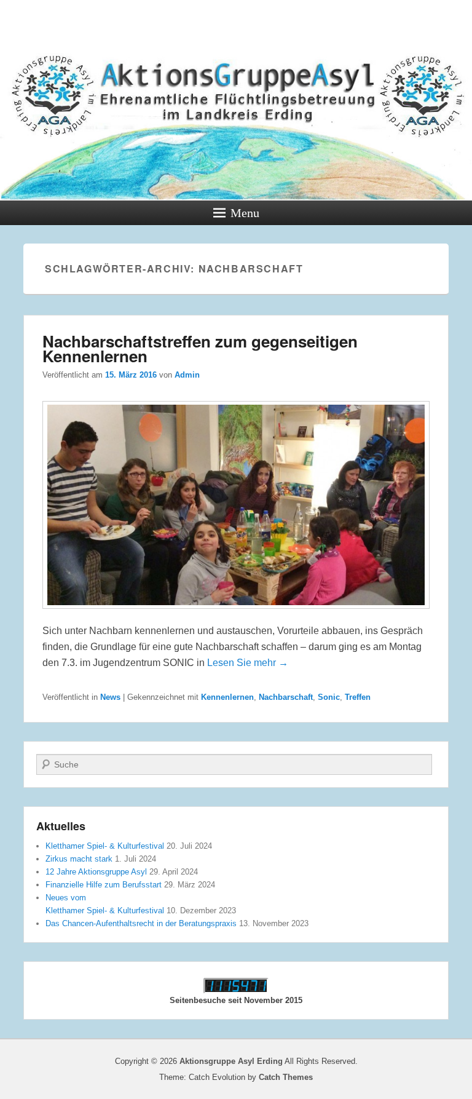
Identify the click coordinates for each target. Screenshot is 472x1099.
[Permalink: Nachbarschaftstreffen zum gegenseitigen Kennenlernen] (235, 614)
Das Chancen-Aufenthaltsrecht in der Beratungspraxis (141, 923)
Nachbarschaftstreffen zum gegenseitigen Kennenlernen (200, 348)
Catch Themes (286, 1077)
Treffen (358, 697)
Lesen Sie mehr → (247, 662)
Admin (187, 374)
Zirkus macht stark (78, 858)
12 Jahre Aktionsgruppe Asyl (96, 871)
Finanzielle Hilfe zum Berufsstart (103, 884)
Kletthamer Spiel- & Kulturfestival (104, 846)
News (110, 697)
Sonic (329, 697)
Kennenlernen (227, 697)
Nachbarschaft (286, 697)
